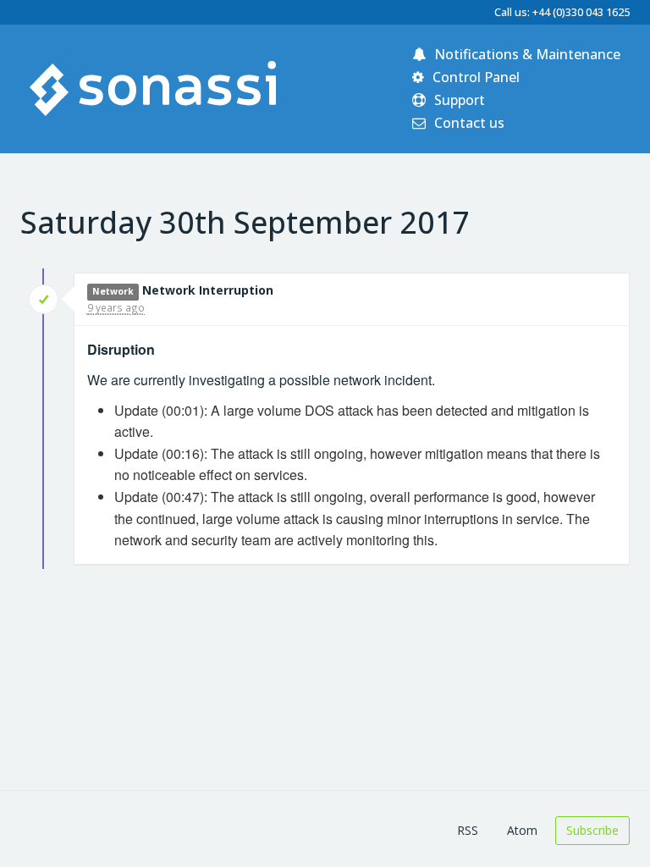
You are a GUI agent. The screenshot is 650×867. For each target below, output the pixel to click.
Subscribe (592, 830)
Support (458, 100)
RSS (467, 830)
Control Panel (474, 77)
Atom (522, 830)
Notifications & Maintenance (525, 54)
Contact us (467, 122)
